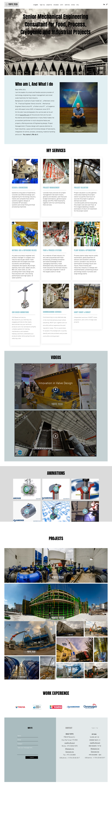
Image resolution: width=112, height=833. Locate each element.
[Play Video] (55, 389)
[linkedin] (104, 4)
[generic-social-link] (107, 4)
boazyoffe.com (24, 115)
